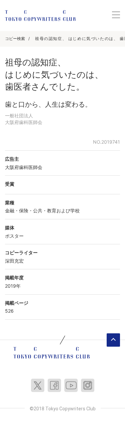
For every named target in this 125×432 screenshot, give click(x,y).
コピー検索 (15, 38)
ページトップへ (113, 340)
